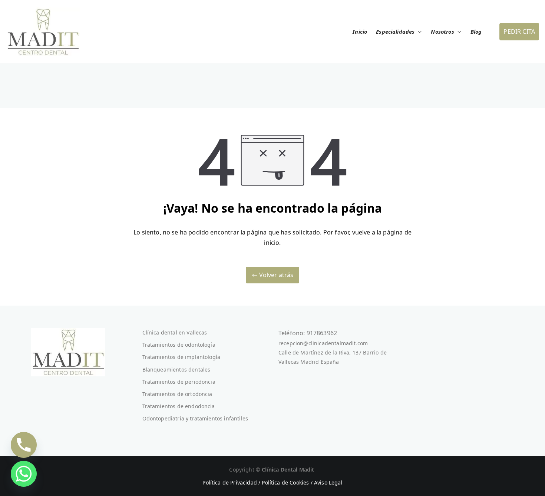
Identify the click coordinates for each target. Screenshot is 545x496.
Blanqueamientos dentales (176, 369)
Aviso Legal (328, 482)
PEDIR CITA (519, 31)
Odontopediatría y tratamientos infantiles (195, 418)
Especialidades (395, 31)
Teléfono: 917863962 (307, 333)
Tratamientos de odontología (178, 344)
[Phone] (24, 445)
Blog (476, 31)
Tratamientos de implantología (181, 356)
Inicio (360, 31)
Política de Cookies (285, 482)
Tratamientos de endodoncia (178, 406)
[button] (418, 32)
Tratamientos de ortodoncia (177, 393)
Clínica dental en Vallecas (174, 332)
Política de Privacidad (229, 482)
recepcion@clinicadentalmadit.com (323, 343)
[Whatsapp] (24, 474)
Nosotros (442, 31)
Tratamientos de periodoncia (178, 381)
